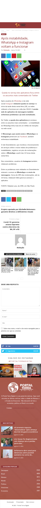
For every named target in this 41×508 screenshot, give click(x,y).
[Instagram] (20, 412)
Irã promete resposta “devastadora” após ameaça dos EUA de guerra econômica (26, 429)
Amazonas (4, 487)
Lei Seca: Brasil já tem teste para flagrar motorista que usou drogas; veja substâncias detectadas (33, 271)
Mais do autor (30, 254)
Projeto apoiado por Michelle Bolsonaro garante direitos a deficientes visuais (18, 210)
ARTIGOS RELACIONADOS (14, 254)
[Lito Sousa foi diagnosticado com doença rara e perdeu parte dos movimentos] (7, 442)
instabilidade (11, 191)
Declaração (10, 502)
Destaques (4, 470)
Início (2, 30)
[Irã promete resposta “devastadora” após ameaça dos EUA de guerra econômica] (7, 430)
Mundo (3, 481)
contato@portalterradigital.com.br (24, 408)
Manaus (3, 477)
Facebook (23, 137)
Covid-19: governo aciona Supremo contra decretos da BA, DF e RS (11, 225)
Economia (4, 491)
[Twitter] (25, 412)
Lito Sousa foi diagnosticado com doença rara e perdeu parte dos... (25, 441)
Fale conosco (30, 502)
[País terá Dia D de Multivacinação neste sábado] (20, 262)
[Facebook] (16, 412)
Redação (7, 50)
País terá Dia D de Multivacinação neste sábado (20, 269)
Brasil (7, 30)
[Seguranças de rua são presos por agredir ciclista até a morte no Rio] (7, 262)
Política (3, 484)
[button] (37, 25)
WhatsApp (18, 101)
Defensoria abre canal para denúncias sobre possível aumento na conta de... (25, 452)
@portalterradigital (20, 361)
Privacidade (20, 502)
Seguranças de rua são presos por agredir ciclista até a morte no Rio (7, 270)
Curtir (35, 346)
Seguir (35, 351)
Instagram (9, 104)
